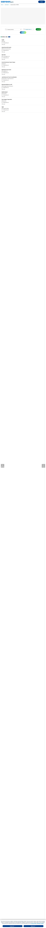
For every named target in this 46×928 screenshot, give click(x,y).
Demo (41, 1)
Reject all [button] (33, 926)
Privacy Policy (34, 923)
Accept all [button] (12, 926)
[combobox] (13, 29)
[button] (28, 29)
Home (2, 4)
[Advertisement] (23, 16)
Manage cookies (40, 923)
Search (38, 29)
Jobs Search (7, 4)
